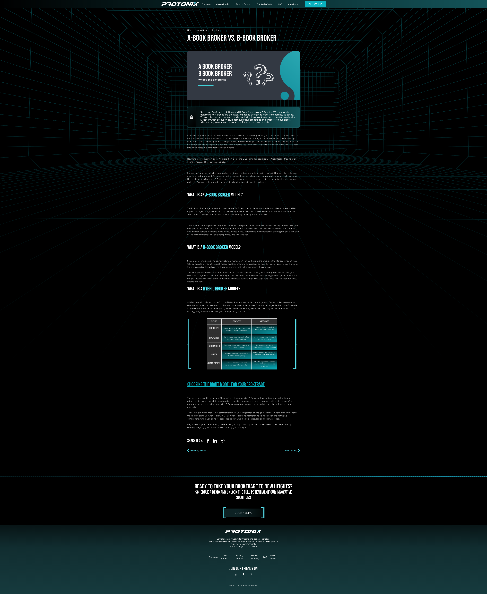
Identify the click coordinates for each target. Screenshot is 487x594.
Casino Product (223, 4)
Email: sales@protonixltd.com (243, 546)
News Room (293, 4)
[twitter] (223, 441)
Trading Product (243, 4)
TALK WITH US (315, 4)
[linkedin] (215, 441)
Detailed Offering (265, 4)
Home (190, 30)
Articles (215, 30)
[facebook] (208, 441)
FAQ (280, 4)
